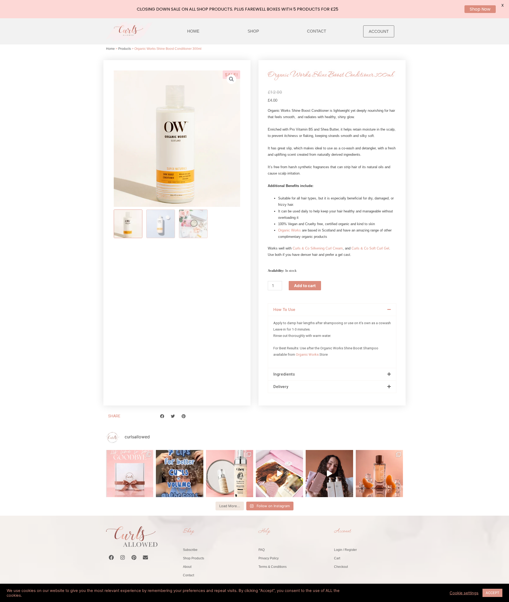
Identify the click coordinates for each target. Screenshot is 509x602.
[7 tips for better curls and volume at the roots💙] (179, 473)
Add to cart (305, 285)
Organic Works (289, 230)
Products (124, 49)
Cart (337, 558)
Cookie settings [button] (464, 593)
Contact (316, 31)
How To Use (284, 309)
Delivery (280, 386)
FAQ (261, 550)
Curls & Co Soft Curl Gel (370, 248)
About (187, 567)
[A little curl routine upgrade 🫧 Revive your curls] (379, 473)
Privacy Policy (268, 558)
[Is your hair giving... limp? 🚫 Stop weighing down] (229, 473)
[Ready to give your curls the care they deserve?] (329, 473)
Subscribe (190, 550)
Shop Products (193, 558)
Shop (253, 31)
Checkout (341, 567)
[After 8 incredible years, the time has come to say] (129, 473)
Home (193, 31)
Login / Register (345, 550)
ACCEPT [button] (492, 593)
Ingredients (284, 374)
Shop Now (480, 9)
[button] (231, 79)
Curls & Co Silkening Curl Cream (318, 248)
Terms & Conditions (272, 567)
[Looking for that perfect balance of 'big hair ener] (279, 473)
